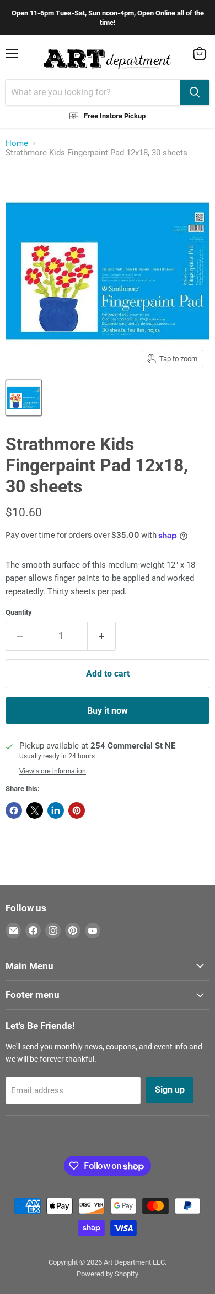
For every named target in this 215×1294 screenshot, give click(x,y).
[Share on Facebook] (14, 810)
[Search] (194, 92)
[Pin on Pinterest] (76, 810)
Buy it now (107, 710)
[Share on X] (34, 810)
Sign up (170, 1089)
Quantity (19, 612)
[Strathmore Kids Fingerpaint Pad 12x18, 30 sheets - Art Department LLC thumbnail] (23, 397)
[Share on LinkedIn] (55, 810)
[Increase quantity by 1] (102, 636)
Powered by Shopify (107, 1274)
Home (17, 143)
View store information (52, 771)
